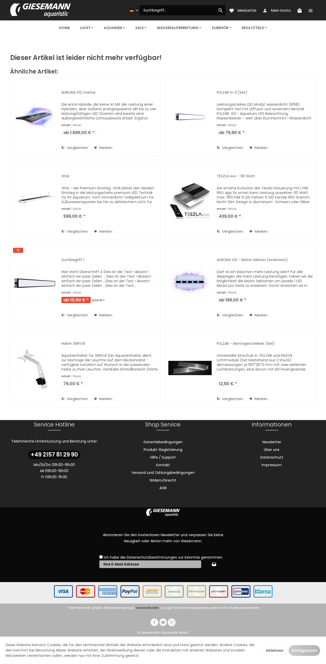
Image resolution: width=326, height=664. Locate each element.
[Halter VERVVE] (34, 368)
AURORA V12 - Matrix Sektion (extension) (252, 259)
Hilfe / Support (163, 457)
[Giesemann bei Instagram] (171, 623)
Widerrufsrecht (163, 480)
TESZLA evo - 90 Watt (236, 176)
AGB (163, 487)
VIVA (65, 176)
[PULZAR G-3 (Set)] (190, 117)
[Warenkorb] (299, 10)
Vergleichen (77, 147)
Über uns (271, 449)
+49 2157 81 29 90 (54, 455)
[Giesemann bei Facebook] (154, 623)
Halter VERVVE (73, 343)
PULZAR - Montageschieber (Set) (246, 343)
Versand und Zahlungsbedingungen (163, 472)
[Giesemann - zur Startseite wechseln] (40, 10)
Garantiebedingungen (163, 442)
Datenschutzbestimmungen (152, 557)
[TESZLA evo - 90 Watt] (190, 201)
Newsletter (271, 442)
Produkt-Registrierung (163, 449)
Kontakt (163, 465)
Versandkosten (147, 608)
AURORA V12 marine (78, 92)
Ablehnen (274, 650)
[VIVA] (34, 201)
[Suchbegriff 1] (34, 284)
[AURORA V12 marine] (34, 117)
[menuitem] (182, 10)
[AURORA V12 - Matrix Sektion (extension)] (190, 284)
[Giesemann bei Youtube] (163, 623)
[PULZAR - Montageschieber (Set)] (190, 368)
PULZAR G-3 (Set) (232, 92)
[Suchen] (220, 10)
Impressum (272, 465)
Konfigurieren (304, 650)
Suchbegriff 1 (72, 259)
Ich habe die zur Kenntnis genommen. (163, 557)
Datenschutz (271, 457)
